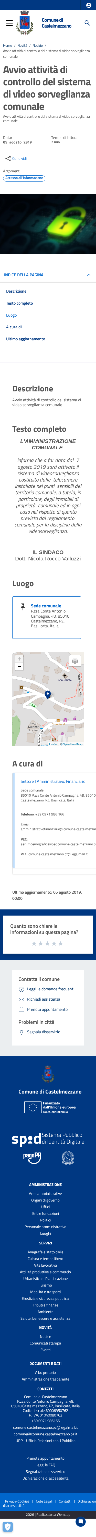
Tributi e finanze (45, 1305)
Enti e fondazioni (45, 1213)
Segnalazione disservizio (45, 1471)
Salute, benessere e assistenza (45, 1318)
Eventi (45, 1350)
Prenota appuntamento (45, 1458)
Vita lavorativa (45, 1265)
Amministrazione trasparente (45, 1379)
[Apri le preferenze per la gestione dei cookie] (9, 1528)
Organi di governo (45, 1200)
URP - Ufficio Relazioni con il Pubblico (46, 1441)
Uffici (45, 1207)
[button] (89, 5)
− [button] (19, 666)
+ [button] (19, 659)
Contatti (45, 1389)
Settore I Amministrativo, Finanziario (53, 781)
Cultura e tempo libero (45, 1259)
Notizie (38, 45)
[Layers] (75, 660)
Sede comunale (46, 605)
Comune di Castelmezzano (56, 23)
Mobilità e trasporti (45, 1292)
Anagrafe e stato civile (45, 1252)
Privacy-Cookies (17, 1501)
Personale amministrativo (45, 1227)
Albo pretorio (45, 1372)
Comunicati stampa (45, 1343)
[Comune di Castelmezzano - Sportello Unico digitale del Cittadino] (25, 22)
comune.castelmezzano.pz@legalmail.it (45, 1427)
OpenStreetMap (72, 744)
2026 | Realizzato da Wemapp (48, 1514)
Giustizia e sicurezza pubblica (45, 1298)
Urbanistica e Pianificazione (45, 1278)
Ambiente (46, 1312)
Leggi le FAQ (45, 1465)
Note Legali (44, 1501)
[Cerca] (87, 23)
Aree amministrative (45, 1193)
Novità (22, 45)
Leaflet (53, 744)
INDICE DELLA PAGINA (24, 275)
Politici (45, 1220)
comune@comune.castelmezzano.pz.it (45, 1434)
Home (7, 45)
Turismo (45, 1285)
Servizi (45, 1243)
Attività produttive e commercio (45, 1272)
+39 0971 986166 (45, 1421)
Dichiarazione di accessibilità (46, 1478)
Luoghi (45, 1233)
